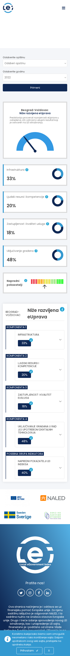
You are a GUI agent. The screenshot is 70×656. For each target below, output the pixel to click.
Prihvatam (27, 650)
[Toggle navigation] (63, 8)
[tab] (39, 339)
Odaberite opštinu (14, 57)
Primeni (35, 88)
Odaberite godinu (14, 71)
